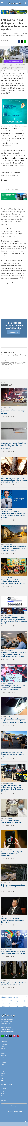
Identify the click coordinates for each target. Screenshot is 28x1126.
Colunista (3, 1048)
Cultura (2, 1051)
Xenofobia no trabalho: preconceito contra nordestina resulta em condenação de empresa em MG (13, 654)
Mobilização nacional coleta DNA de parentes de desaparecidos (14, 984)
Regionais (3, 1078)
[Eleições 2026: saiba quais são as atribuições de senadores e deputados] (14, 872)
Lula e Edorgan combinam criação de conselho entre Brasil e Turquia (13, 952)
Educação (3, 1055)
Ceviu (2, 1098)
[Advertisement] (14, 1124)
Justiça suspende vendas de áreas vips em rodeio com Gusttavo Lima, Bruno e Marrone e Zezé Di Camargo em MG (14, 620)
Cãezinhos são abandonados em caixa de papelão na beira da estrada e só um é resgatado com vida (14, 480)
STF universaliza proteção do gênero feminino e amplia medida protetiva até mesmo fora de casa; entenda (13, 514)
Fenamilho (3, 1060)
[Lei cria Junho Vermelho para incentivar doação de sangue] (14, 808)
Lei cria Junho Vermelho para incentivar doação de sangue (11, 821)
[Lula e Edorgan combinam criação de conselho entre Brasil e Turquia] (14, 939)
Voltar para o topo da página (14, 1111)
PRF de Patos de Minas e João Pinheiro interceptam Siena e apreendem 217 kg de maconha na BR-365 (13, 788)
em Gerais (9, 818)
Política (2, 1075)
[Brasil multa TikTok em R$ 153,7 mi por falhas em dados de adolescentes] (14, 839)
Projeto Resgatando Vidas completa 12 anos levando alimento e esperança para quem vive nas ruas (13, 582)
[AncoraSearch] (26, 3)
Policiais (3, 1073)
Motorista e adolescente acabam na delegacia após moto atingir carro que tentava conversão (13, 548)
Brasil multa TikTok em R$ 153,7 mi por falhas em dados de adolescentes (13, 854)
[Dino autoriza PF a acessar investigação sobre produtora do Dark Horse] (14, 905)
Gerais (2, 1064)
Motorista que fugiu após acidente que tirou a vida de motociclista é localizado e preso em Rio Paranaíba (14, 721)
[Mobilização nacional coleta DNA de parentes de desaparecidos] (14, 970)
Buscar (24, 1106)
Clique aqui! (13, 332)
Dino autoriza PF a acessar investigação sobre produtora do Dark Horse (12, 920)
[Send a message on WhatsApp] (2, 1036)
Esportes (3, 1057)
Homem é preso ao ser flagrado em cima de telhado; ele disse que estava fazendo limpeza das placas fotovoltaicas (13, 446)
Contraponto (3, 1100)
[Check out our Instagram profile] (14, 1036)
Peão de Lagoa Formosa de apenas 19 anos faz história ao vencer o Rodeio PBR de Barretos (13, 688)
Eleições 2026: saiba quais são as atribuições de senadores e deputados (13, 887)
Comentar (6, 369)
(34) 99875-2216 (10, 1029)
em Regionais (10, 615)
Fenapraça (3, 1062)
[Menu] (2, 3)
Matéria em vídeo (5, 1066)
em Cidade (9, 476)
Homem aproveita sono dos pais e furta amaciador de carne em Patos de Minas (13, 412)
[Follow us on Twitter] (10, 1036)
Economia (3, 1053)
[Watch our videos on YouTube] (18, 1036)
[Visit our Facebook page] (6, 1036)
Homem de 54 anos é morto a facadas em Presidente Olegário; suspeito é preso (12, 754)
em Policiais (10, 407)
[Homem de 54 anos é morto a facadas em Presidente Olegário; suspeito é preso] (14, 739)
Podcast (3, 1095)
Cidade (2, 1046)
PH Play (2, 1071)
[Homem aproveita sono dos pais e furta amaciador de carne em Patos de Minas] (14, 397)
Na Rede (3, 1093)
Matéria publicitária (5, 1069)
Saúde (2, 1080)
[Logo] (14, 3)
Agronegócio (4, 1044)
